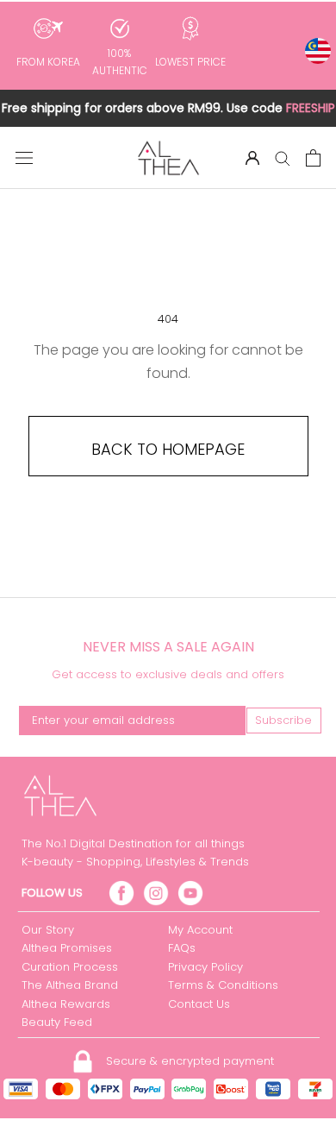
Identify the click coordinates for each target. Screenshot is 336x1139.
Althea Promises (67, 948)
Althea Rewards (66, 1004)
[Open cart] (313, 158)
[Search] (282, 157)
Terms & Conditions (223, 985)
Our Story (48, 930)
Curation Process (70, 967)
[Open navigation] (24, 158)
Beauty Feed (57, 1022)
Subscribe (283, 720)
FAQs (182, 948)
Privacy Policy (205, 967)
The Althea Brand (70, 985)
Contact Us (199, 1004)
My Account (200, 930)
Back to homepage (168, 449)
